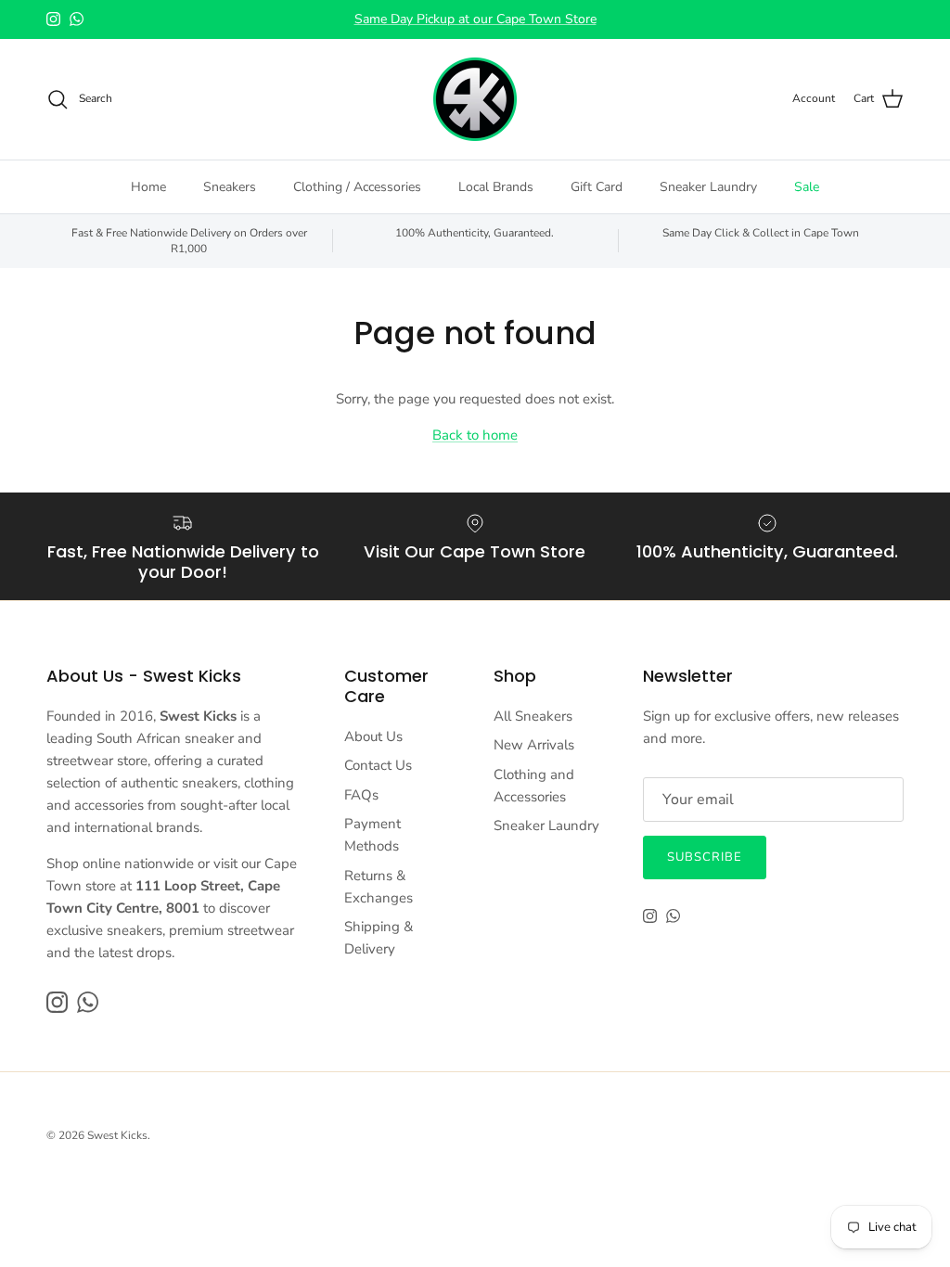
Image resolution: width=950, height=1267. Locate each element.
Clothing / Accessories (357, 187)
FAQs (361, 795)
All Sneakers (533, 716)
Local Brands (495, 187)
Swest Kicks (117, 1135)
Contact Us (378, 765)
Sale (806, 187)
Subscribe (704, 857)
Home (148, 187)
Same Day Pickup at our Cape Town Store (475, 19)
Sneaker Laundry (708, 187)
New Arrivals (534, 745)
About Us (373, 736)
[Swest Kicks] (475, 99)
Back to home (475, 435)
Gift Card (597, 187)
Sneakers (229, 187)
